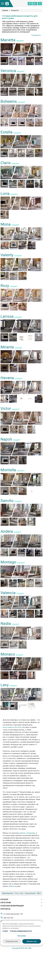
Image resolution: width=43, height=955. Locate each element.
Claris (6, 163)
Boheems (9, 101)
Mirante (7, 347)
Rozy (5, 286)
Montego (8, 562)
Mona (6, 224)
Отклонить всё (12, 941)
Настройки (22, 936)
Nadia (6, 623)
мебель (12, 886)
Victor (6, 408)
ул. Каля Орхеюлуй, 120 (13, 914)
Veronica (8, 71)
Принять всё (31, 941)
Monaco (8, 654)
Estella (6, 132)
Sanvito (7, 500)
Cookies (5, 931)
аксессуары (7, 727)
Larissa (7, 316)
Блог (21, 893)
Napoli (6, 439)
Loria (5, 193)
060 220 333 (8, 918)
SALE (39, 893)
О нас (16, 893)
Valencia (8, 593)
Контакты (5, 909)
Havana (8, 378)
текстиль (18, 727)
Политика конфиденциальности (21, 931)
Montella (8, 470)
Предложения (30, 893)
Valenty (7, 255)
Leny (5, 685)
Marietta (8, 40)
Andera (7, 531)
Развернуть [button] (36, 35)
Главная (5, 10)
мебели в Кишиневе (27, 833)
